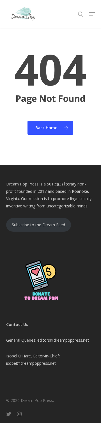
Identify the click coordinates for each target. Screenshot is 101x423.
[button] (92, 14)
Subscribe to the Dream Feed (38, 224)
